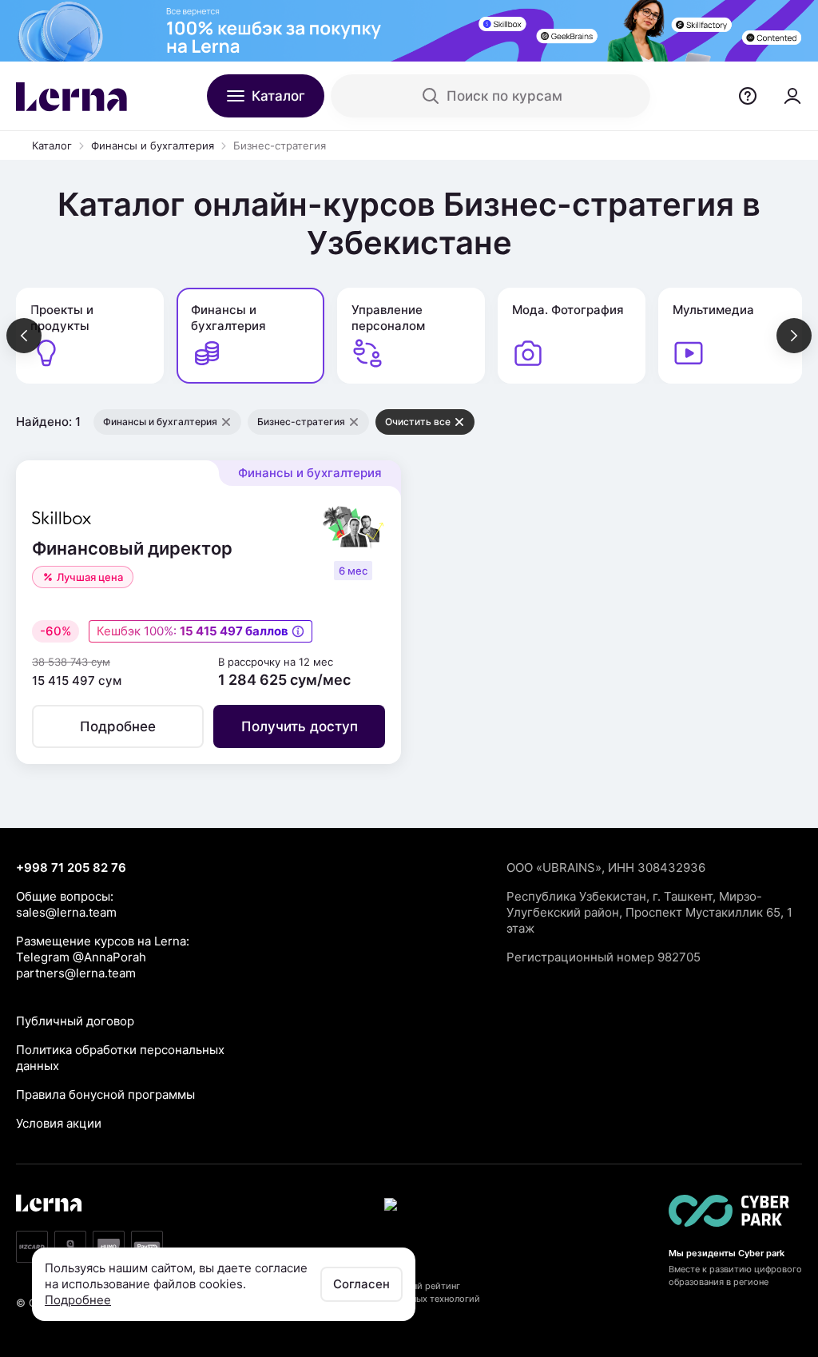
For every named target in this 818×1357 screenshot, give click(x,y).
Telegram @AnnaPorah (81, 957)
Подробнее (78, 1299)
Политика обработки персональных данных (120, 1057)
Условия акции (58, 1123)
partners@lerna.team (76, 973)
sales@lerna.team (66, 912)
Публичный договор (75, 1021)
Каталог (52, 145)
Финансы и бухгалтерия (152, 145)
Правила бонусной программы (105, 1094)
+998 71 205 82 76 (71, 867)
